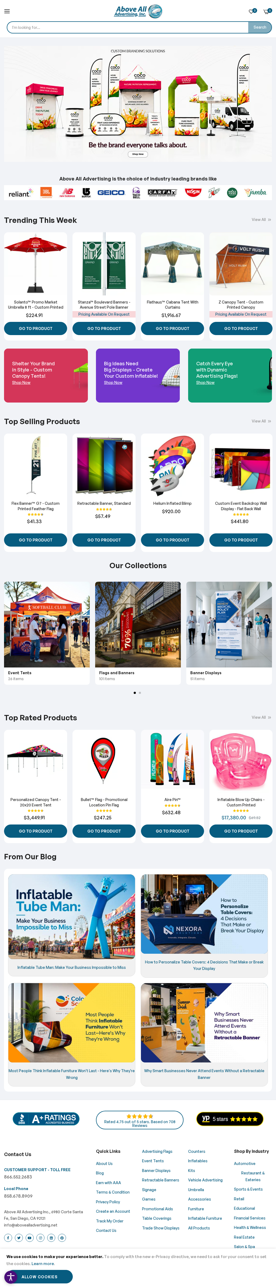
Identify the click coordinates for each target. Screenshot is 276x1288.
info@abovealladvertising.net (30, 1225)
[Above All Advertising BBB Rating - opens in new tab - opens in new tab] (46, 1124)
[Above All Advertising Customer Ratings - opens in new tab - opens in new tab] (230, 1124)
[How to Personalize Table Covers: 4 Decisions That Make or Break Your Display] (204, 914)
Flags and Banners (116, 672)
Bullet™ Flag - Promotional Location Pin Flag (104, 802)
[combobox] (139, 27)
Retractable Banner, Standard (104, 503)
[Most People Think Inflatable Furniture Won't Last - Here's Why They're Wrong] (71, 1022)
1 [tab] (135, 693)
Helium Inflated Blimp (172, 503)
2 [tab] (140, 693)
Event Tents (20, 672)
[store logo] (137, 11)
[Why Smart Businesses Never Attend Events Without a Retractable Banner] (204, 1022)
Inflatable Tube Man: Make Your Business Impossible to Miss (72, 967)
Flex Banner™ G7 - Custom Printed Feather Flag (36, 506)
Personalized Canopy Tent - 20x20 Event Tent (36, 802)
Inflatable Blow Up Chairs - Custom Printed (241, 802)
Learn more (43, 1263)
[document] (138, 1268)
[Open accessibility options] (10, 1277)
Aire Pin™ (172, 799)
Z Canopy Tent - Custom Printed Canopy (241, 305)
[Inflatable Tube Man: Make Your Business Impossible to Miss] (71, 916)
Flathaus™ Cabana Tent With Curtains (172, 305)
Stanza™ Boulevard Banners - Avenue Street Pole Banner (104, 305)
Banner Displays (206, 672)
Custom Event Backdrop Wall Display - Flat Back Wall (241, 506)
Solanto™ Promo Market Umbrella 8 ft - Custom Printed (35, 305)
